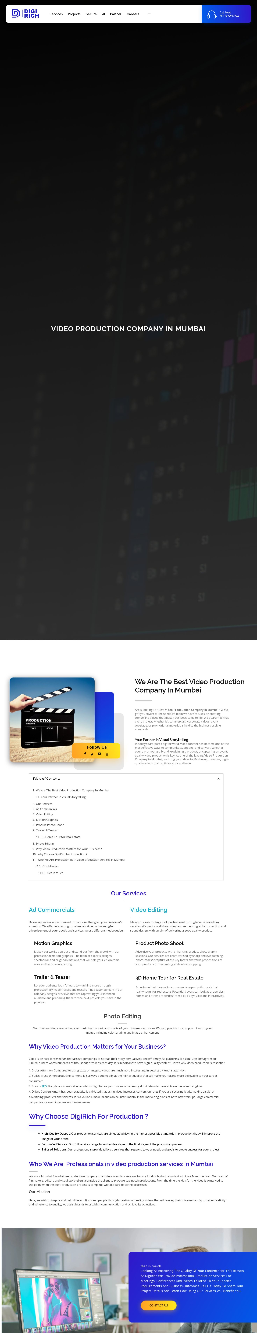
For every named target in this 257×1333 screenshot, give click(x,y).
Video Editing (44, 814)
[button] (218, 778)
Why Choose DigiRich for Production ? (62, 854)
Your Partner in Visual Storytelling (63, 797)
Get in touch (55, 873)
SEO (44, 1086)
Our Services (44, 804)
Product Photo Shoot (50, 825)
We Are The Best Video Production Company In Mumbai (72, 790)
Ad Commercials (46, 809)
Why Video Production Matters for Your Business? (69, 849)
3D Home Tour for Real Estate (60, 837)
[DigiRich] (25, 13)
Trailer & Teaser (47, 830)
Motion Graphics (47, 820)
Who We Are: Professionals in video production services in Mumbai (81, 860)
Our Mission (50, 866)
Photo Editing (45, 844)
